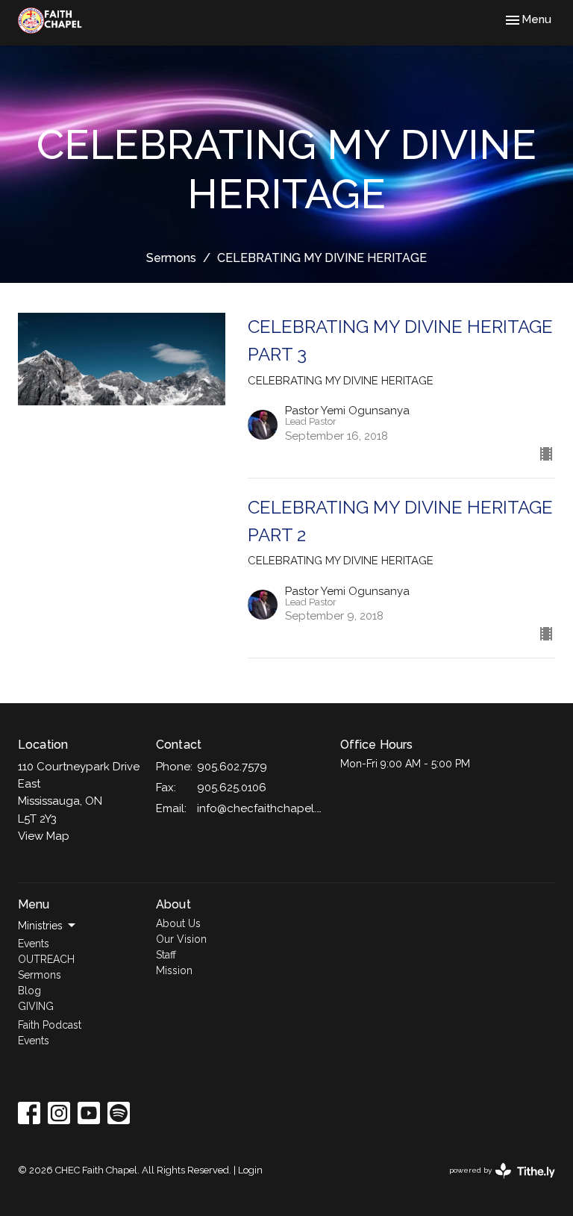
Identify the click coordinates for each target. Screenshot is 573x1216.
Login (250, 1170)
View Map (43, 836)
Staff (166, 955)
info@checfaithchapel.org (261, 808)
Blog (29, 991)
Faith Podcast (49, 1025)
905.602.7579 (232, 766)
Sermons (171, 258)
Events (33, 944)
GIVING (36, 1006)
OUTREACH (46, 959)
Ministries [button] (40, 926)
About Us (178, 923)
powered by (495, 1183)
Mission (174, 970)
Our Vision (181, 939)
